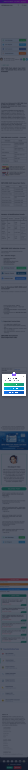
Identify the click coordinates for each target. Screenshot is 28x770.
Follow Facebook (14, 392)
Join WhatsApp (14, 384)
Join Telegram (14, 388)
